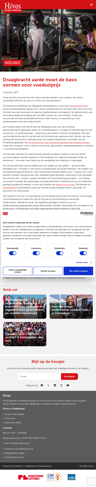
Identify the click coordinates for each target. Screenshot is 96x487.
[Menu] (91, 4)
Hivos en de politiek (14, 414)
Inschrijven (69, 376)
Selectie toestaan (48, 271)
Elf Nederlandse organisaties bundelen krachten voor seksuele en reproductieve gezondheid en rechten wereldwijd (24, 306)
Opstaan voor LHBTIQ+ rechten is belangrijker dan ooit (24, 337)
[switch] (36, 253)
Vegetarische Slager (65, 184)
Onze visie (10, 418)
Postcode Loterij (13, 422)
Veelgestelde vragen (15, 453)
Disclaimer (17, 466)
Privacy (6, 466)
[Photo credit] (91, 64)
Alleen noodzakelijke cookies (18, 271)
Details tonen (82, 262)
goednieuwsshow (79, 106)
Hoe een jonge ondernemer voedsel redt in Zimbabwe (70, 310)
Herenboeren (9, 187)
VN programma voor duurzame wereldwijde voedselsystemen (59, 142)
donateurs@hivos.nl (20, 443)
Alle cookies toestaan (78, 271)
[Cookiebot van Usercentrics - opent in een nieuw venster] (82, 213)
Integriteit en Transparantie (37, 466)
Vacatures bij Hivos (14, 457)
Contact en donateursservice (19, 449)
